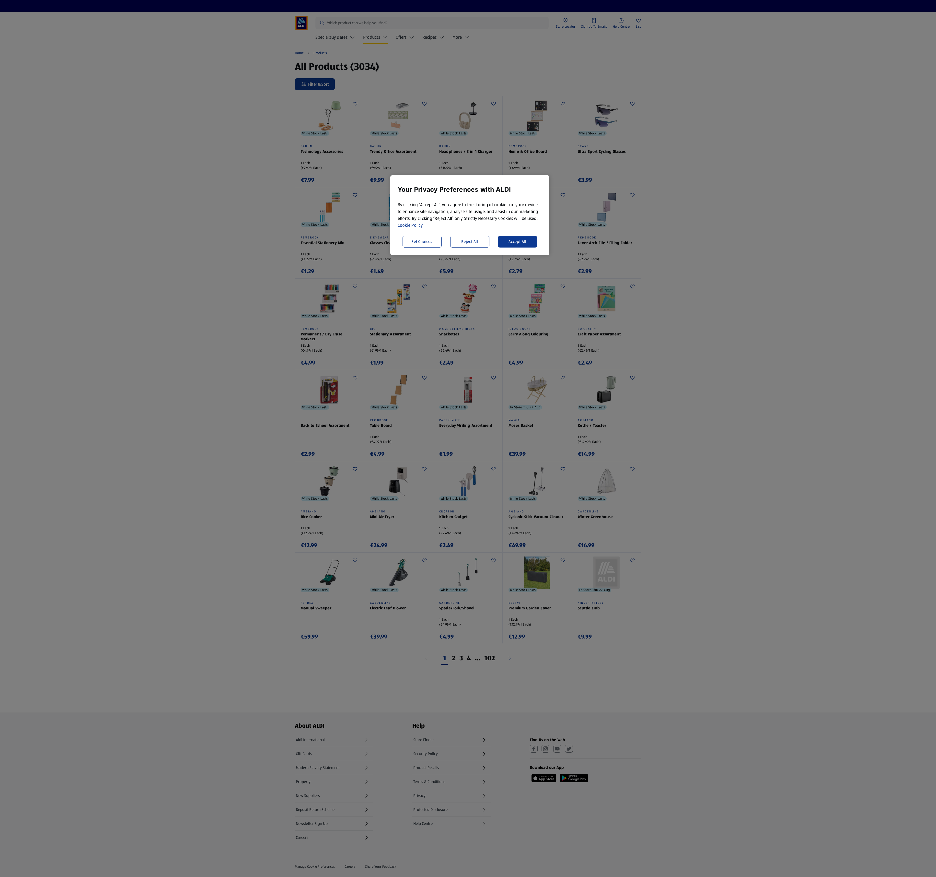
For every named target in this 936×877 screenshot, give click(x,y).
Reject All (469, 241)
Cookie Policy (410, 225)
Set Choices (422, 241)
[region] (469, 215)
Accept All (517, 241)
